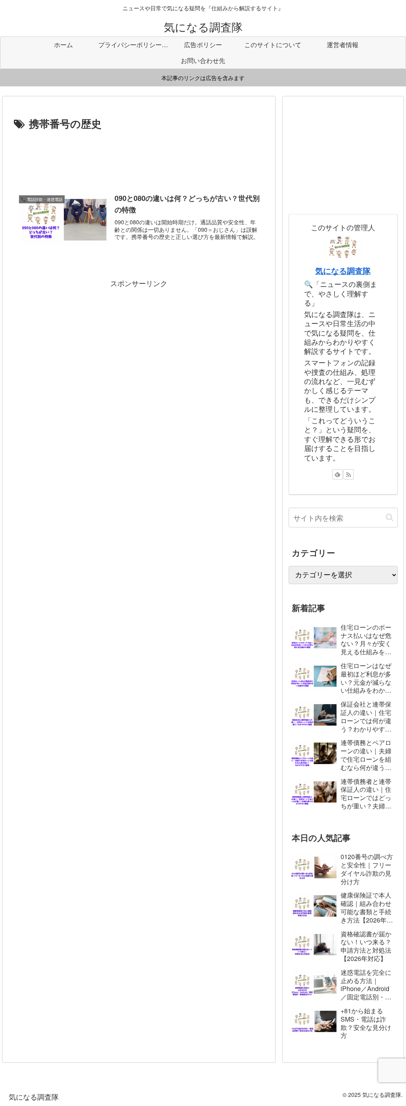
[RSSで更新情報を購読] (348, 474)
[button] (389, 517)
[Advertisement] (139, 156)
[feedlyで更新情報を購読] (337, 474)
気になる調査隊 (343, 270)
